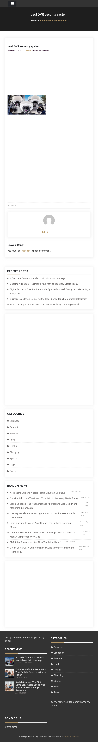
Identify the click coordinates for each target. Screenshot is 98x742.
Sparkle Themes (72, 736)
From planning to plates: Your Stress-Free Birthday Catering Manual (44, 304)
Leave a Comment (41, 51)
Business (15, 421)
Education (15, 427)
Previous (12, 205)
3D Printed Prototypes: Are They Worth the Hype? (35, 542)
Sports (13, 458)
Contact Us (11, 726)
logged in (25, 250)
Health (13, 446)
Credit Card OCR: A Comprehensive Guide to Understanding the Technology (42, 549)
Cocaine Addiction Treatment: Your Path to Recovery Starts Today (44, 284)
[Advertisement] (49, 73)
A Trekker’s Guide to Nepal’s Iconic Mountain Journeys (37, 278)
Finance (14, 433)
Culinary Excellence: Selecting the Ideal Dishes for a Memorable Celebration (48, 299)
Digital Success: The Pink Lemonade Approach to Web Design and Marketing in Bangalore (50, 291)
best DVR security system (24, 46)
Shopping (15, 452)
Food (12, 439)
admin (28, 51)
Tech (12, 464)
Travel (13, 471)
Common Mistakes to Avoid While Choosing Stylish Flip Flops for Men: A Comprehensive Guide (43, 534)
